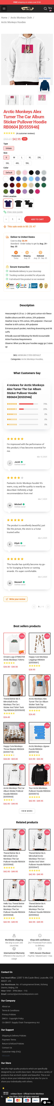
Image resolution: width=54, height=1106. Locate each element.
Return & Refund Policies (13, 1044)
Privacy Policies (9, 1014)
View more (27, 811)
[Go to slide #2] (27, 100)
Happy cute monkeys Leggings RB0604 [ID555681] (38, 660)
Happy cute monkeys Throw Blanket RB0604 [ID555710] (13, 749)
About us (6, 1006)
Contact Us (7, 1048)
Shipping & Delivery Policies (14, 1036)
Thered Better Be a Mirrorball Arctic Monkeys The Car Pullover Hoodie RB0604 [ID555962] (39, 909)
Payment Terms (9, 1040)
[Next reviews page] (48, 606)
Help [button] (49, 1102)
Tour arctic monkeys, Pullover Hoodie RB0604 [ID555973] (39, 791)
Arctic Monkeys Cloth (21, 17)
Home (4, 17)
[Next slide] (48, 59)
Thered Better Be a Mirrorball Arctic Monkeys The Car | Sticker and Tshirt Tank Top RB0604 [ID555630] (14, 704)
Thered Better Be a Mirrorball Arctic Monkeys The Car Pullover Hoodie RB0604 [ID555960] (14, 859)
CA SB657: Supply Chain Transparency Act (21, 1022)
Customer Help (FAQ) (11, 1052)
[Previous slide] (6, 59)
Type (5, 144)
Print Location (9, 196)
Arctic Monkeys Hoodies (13, 22)
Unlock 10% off (5, 1093)
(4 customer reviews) (25, 133)
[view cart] (50, 8)
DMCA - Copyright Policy (13, 1018)
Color (5, 168)
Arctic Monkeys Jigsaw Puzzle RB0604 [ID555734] (39, 749)
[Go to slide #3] (42, 100)
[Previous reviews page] (34, 606)
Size (5, 153)
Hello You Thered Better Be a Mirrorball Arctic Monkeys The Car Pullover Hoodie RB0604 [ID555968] (14, 909)
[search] (45, 8)
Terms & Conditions (10, 1010)
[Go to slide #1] (12, 100)
